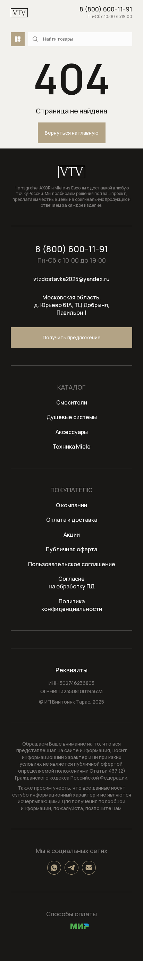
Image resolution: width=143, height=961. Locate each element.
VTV (19, 13)
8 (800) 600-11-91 (105, 9)
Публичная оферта (71, 549)
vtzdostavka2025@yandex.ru (71, 279)
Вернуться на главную (72, 132)
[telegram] (71, 868)
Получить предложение (72, 337)
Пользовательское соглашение (71, 564)
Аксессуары (72, 432)
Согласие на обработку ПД (71, 582)
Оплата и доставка (71, 520)
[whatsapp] (54, 868)
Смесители (71, 402)
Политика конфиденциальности (71, 605)
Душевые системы (72, 417)
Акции (72, 534)
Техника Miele (71, 446)
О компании (71, 505)
